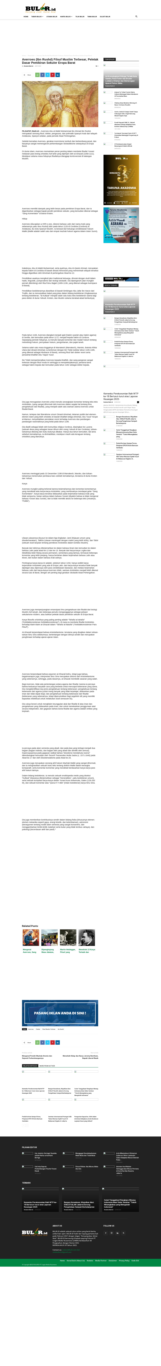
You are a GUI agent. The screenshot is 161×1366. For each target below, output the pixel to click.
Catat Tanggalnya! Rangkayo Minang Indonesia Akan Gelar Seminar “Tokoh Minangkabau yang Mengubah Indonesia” (120, 1203)
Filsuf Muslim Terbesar (48, 1029)
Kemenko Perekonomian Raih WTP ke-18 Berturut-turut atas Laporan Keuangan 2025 (33, 1091)
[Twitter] (47, 75)
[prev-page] (23, 1125)
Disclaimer (113, 1261)
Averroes (31, 1029)
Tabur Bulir (36, 16)
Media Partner (101, 1261)
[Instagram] (111, 1233)
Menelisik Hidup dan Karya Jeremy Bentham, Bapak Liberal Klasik (80, 1057)
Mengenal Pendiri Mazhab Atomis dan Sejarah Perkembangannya (37, 1057)
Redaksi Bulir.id (28, 66)
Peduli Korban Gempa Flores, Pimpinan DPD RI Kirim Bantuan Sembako (32, 1119)
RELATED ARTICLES (30, 1066)
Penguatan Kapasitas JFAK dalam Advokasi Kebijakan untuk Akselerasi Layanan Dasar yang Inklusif (86, 1119)
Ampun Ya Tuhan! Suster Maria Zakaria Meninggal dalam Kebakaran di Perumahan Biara (126, 94)
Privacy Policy (124, 1261)
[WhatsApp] (37, 75)
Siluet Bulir (105, 16)
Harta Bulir (65, 16)
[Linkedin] (57, 75)
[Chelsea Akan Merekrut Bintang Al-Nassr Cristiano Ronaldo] (108, 105)
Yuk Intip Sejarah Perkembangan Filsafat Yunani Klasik (45, 1169)
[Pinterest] (52, 75)
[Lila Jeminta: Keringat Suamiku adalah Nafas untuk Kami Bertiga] (27, 1156)
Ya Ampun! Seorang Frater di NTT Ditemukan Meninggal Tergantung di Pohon (126, 135)
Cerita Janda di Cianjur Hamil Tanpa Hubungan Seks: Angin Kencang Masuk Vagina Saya (126, 114)
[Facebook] (42, 75)
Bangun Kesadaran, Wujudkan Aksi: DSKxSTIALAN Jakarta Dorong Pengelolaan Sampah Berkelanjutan (59, 1091)
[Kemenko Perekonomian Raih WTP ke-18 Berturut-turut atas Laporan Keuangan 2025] (34, 1078)
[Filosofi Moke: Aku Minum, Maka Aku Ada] (68, 1169)
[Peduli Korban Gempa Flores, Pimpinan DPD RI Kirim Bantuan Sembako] (34, 1106)
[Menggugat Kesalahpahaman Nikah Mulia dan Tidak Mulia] (68, 1156)
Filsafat (38, 1029)
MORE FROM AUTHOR (47, 1066)
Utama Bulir (51, 16)
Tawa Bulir (92, 16)
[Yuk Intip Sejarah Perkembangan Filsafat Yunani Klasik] (27, 1169)
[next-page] (27, 1125)
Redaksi (90, 1261)
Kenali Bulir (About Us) (76, 1261)
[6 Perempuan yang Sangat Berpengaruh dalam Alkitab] (108, 146)
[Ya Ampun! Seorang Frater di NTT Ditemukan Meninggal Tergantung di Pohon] (108, 135)
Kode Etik (135, 1261)
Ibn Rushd (61, 1029)
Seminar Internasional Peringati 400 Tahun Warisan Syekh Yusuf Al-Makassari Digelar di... (127, 457)
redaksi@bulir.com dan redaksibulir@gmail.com (66, 1251)
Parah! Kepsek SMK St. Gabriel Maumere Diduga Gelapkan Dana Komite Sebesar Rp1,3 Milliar (124, 124)
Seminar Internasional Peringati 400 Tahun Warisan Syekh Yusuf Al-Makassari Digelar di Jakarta (59, 1119)
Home (26, 16)
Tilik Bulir (79, 16)
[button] (136, 17)
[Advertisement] (99, 8)
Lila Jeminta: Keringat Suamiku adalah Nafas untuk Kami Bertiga (46, 1155)
